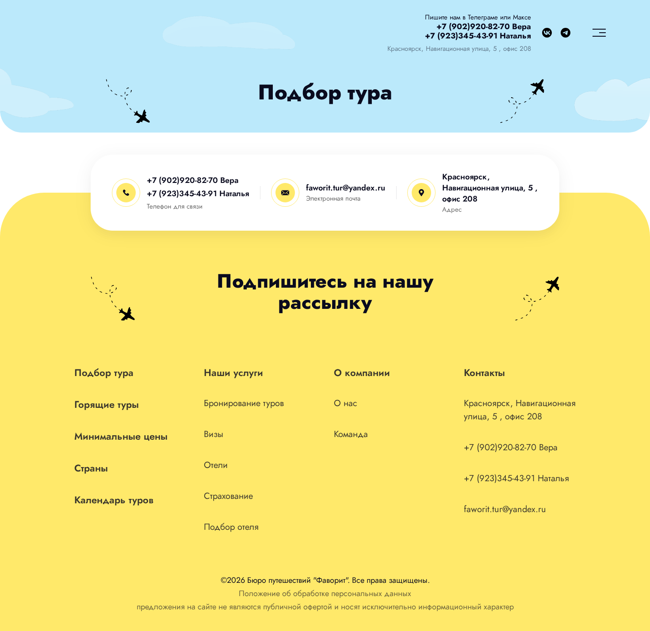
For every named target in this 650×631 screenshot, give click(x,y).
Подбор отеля (231, 527)
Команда (351, 434)
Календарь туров (113, 500)
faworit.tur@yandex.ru (345, 188)
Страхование (228, 496)
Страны (91, 468)
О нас (345, 403)
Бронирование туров (244, 403)
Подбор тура (104, 372)
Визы (213, 434)
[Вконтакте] (547, 33)
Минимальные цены (121, 436)
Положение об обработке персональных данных (325, 593)
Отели (216, 465)
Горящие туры (106, 404)
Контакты (484, 372)
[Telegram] (565, 33)
